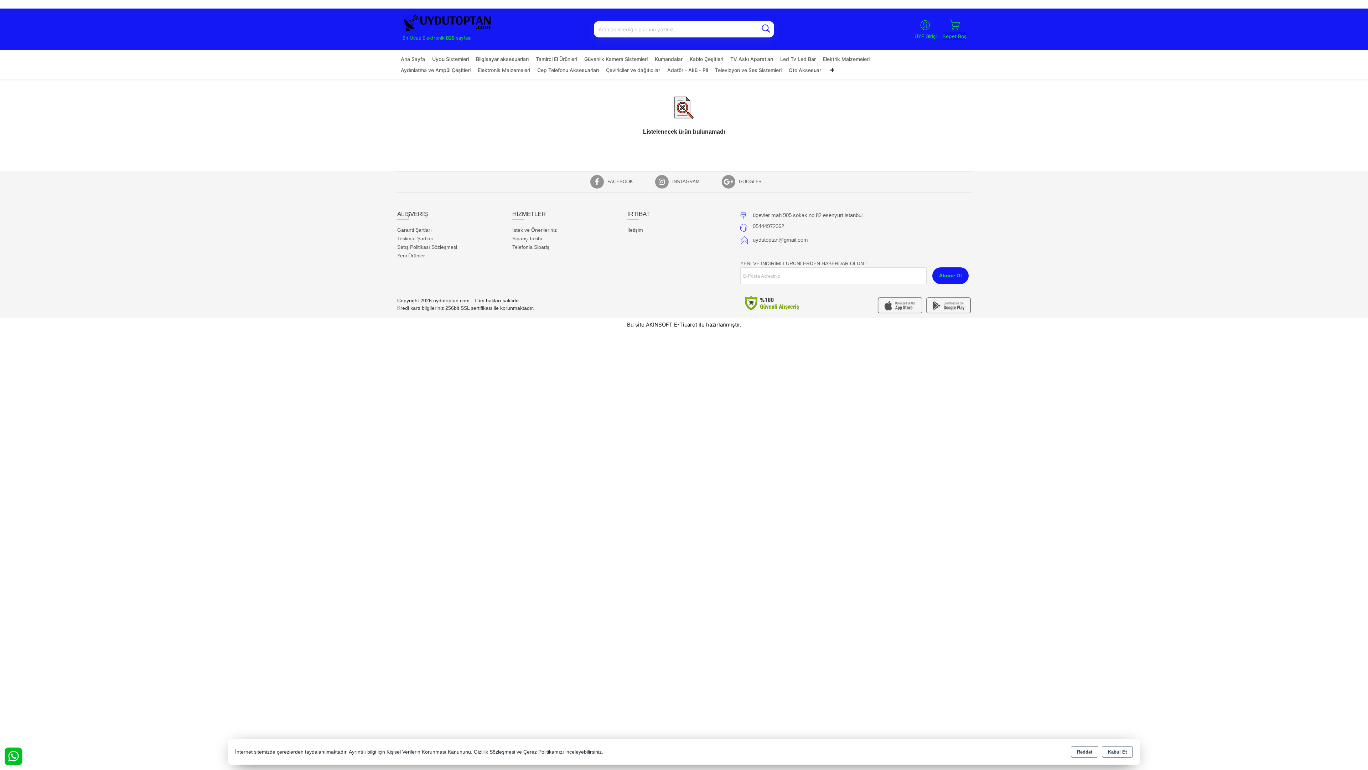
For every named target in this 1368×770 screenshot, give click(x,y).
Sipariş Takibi (527, 238)
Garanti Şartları (414, 230)
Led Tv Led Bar (798, 59)
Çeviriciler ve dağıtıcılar (633, 70)
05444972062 (768, 226)
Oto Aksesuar (805, 70)
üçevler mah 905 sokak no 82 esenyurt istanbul (807, 215)
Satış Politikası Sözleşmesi (427, 247)
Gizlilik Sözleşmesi (494, 752)
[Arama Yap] (766, 29)
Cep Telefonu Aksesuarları (568, 70)
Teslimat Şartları (415, 238)
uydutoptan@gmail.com (780, 240)
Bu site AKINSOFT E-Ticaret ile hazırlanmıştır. (684, 324)
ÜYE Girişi (925, 36)
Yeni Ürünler (411, 255)
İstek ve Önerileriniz (534, 230)
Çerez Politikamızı (543, 752)
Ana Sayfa (413, 59)
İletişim (635, 230)
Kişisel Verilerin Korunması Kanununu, (429, 752)
